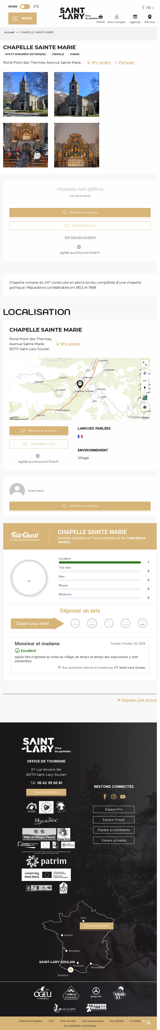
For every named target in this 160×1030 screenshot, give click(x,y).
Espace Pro (113, 809)
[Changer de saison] (26, 6)
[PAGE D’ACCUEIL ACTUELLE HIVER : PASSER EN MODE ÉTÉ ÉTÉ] (25, 6)
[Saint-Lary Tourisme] (78, 13)
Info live (150, 22)
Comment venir (97, 926)
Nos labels (117, 1021)
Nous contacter (46, 792)
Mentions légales (30, 1021)
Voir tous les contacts (80, 237)
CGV (51, 1021)
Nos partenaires (93, 1021)
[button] (148, 1022)
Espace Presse (114, 820)
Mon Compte (116, 22)
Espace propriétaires (114, 830)
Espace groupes (113, 840)
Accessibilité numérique (80, 1025)
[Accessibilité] (143, 7)
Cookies (135, 1021)
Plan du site (68, 1021)
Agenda (135, 22)
